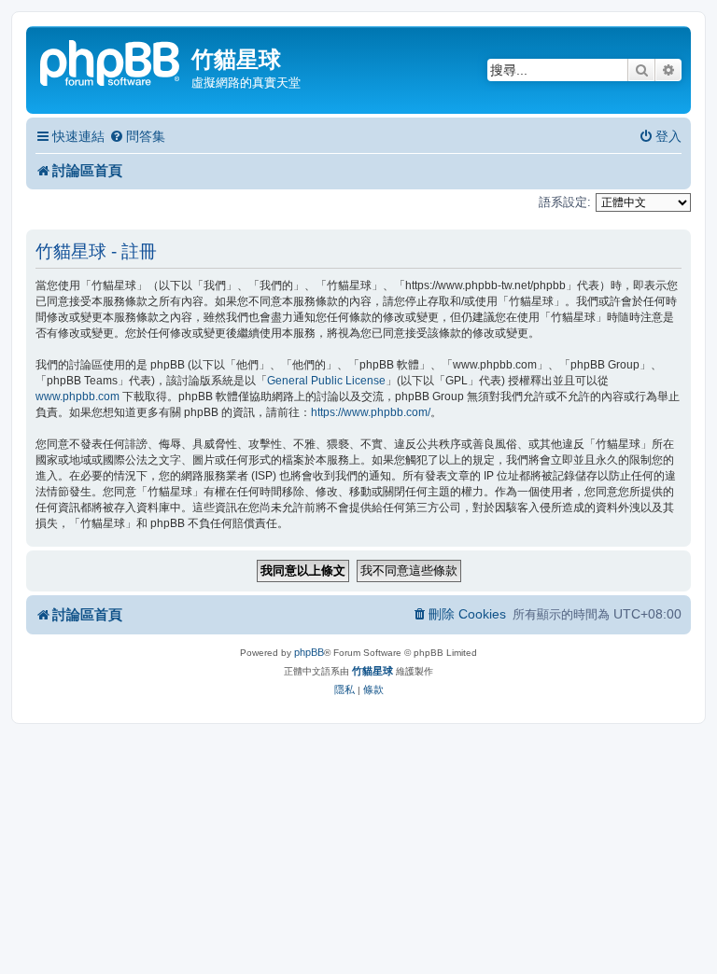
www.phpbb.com (77, 396)
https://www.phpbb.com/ (370, 412)
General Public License (326, 380)
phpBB (309, 652)
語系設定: (565, 202)
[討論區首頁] (111, 61)
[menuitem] (137, 136)
